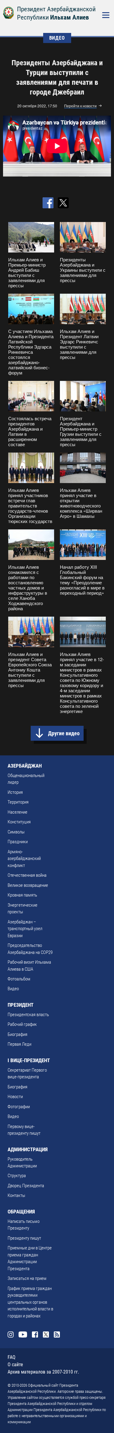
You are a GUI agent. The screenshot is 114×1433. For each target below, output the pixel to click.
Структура (17, 1175)
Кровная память (22, 895)
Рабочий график (22, 1024)
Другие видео (64, 733)
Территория (18, 802)
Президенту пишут (24, 1238)
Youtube (23, 1334)
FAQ (12, 1357)
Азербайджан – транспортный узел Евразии (25, 928)
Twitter (46, 1334)
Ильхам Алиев (69, 17)
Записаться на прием (27, 1278)
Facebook (35, 1334)
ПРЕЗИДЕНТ (20, 1005)
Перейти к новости (80, 106)
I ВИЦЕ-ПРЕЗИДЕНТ (29, 1060)
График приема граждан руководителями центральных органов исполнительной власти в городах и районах (30, 1302)
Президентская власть (28, 1014)
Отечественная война (27, 875)
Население (17, 812)
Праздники (18, 841)
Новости (15, 1096)
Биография (17, 1034)
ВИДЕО (57, 38)
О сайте (15, 1364)
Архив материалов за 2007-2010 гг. (43, 1372)
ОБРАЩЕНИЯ (21, 1212)
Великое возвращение (28, 885)
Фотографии (19, 1106)
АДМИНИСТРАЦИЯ (28, 1149)
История (15, 792)
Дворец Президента (26, 1185)
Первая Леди (19, 1044)
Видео (13, 988)
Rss (57, 1334)
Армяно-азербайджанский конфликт (24, 858)
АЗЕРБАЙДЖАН (25, 766)
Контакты (16, 1195)
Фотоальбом (19, 979)
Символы (16, 832)
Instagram (11, 1334)
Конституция (19, 822)
